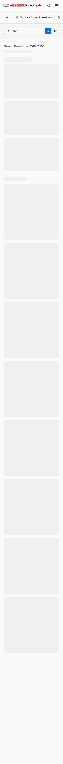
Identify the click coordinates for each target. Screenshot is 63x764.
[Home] (22, 5)
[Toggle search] (49, 5)
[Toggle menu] (56, 5)
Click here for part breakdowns (36, 17)
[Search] (48, 31)
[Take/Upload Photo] (55, 31)
